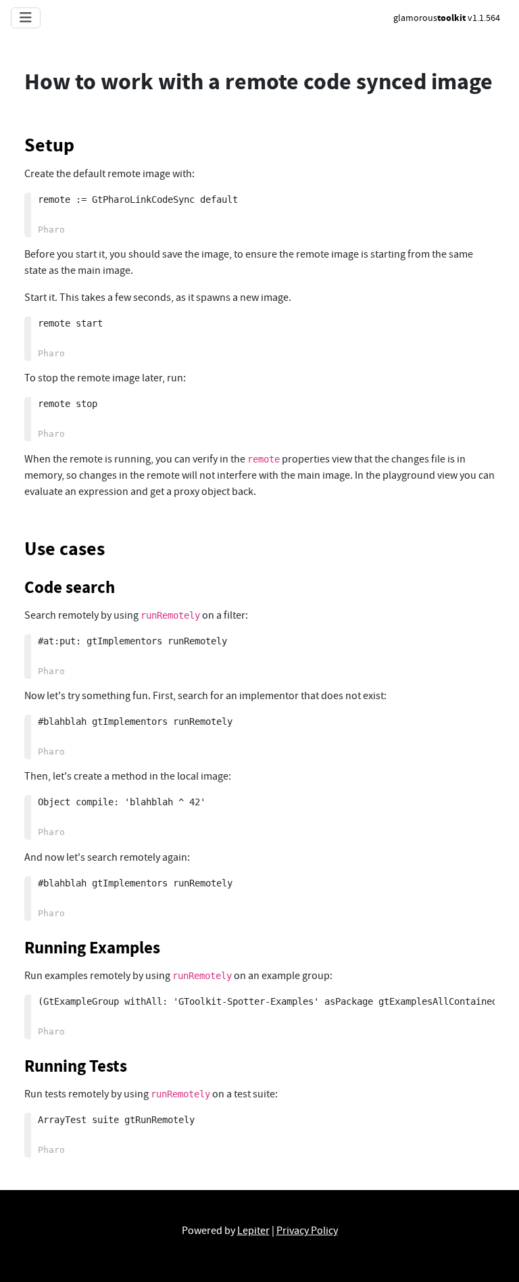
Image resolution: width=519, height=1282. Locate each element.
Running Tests (75, 1066)
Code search (69, 587)
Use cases (64, 548)
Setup (49, 145)
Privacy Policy (307, 1230)
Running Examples (92, 947)
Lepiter (253, 1230)
